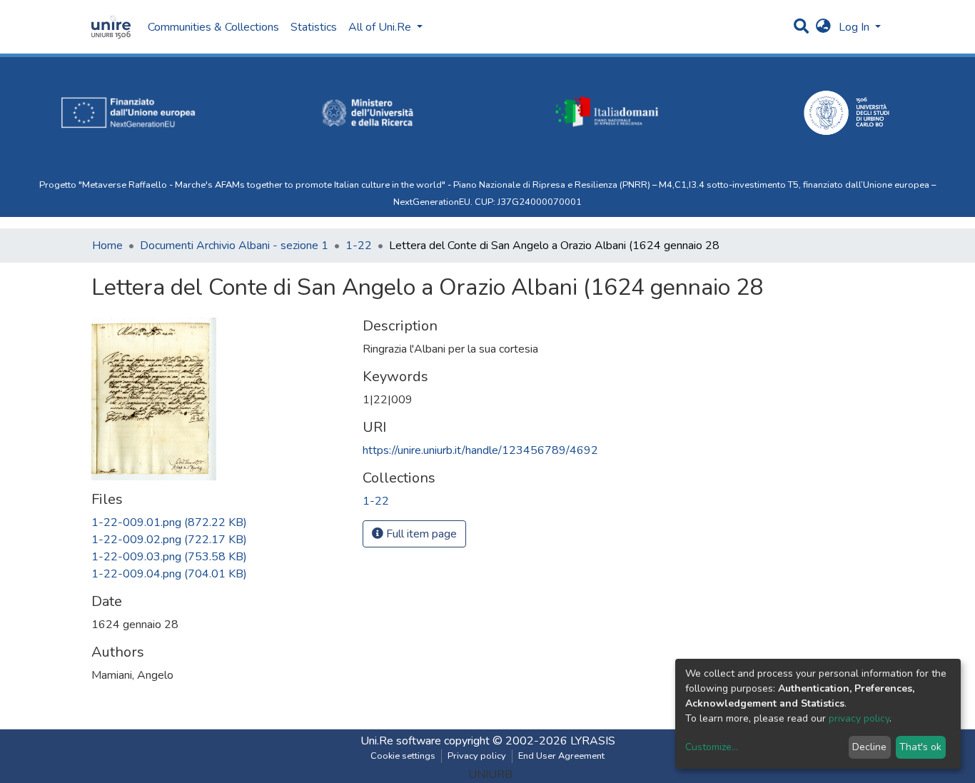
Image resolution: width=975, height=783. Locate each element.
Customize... (711, 747)
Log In (855, 27)
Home (107, 245)
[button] (823, 27)
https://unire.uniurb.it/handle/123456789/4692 (480, 450)
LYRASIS (592, 741)
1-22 (358, 245)
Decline (869, 747)
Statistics (314, 27)
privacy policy (859, 718)
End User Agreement (561, 755)
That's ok (920, 747)
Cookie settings (402, 755)
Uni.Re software (400, 741)
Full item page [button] (420, 534)
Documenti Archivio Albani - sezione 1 (234, 245)
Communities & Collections (213, 27)
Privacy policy (477, 755)
